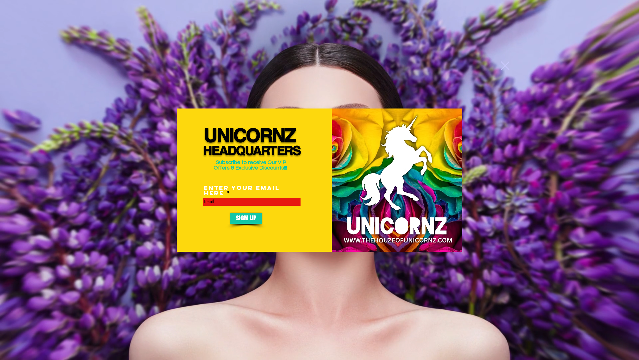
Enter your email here (242, 190)
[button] (505, 65)
